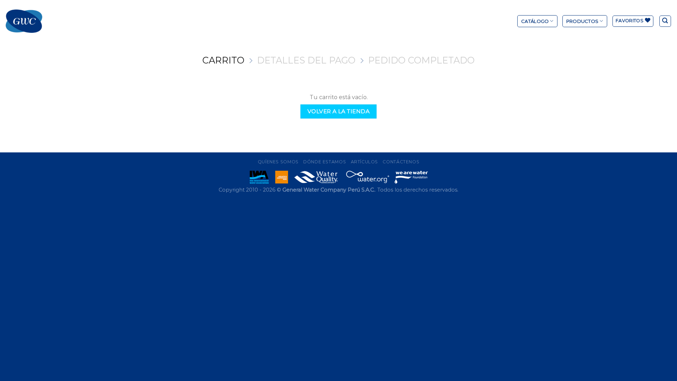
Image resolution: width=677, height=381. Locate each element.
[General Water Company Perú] (24, 21)
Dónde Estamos (324, 161)
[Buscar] (665, 21)
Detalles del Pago (306, 60)
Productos (582, 21)
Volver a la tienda (338, 111)
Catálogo (535, 21)
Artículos (364, 161)
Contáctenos (401, 161)
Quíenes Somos (278, 161)
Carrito (223, 60)
